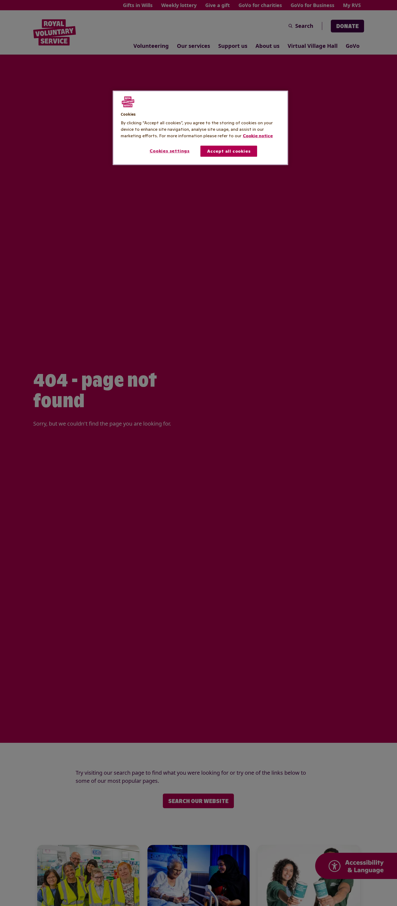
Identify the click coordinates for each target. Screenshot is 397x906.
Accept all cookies (228, 151)
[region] (200, 128)
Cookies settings (170, 151)
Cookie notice (258, 136)
